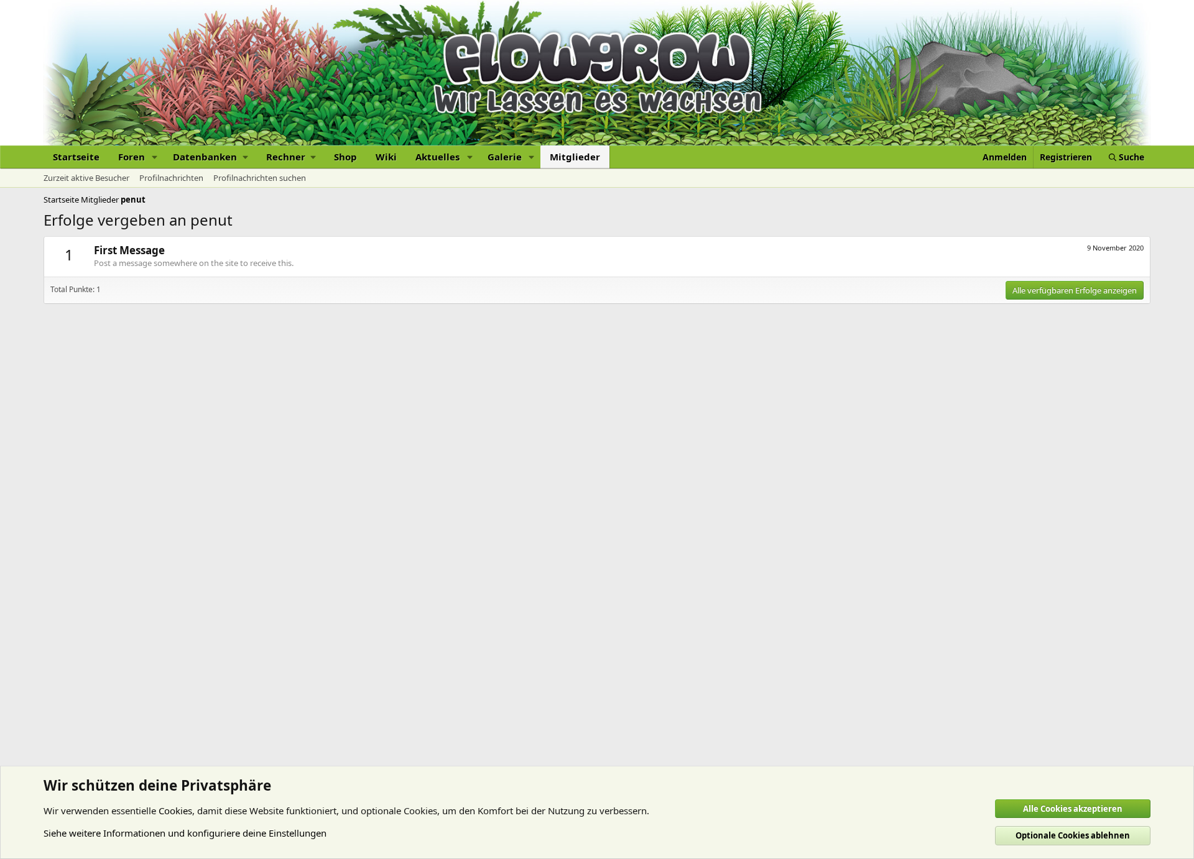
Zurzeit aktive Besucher (86, 177)
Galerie (505, 156)
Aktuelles (437, 156)
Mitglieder (575, 156)
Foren (131, 156)
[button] (155, 156)
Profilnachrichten (171, 177)
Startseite (76, 156)
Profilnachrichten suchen (259, 177)
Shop (345, 156)
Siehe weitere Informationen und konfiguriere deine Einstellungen (185, 833)
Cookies (175, 810)
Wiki (386, 156)
